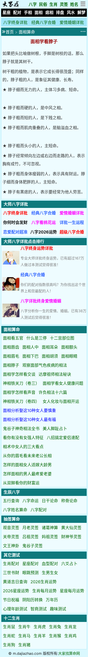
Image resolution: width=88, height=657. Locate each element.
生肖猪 (24, 645)
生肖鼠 (9, 626)
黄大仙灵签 (71, 527)
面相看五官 (13, 338)
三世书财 (11, 572)
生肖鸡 (70, 635)
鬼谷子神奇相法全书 (21, 428)
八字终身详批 (15, 22)
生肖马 (24, 635)
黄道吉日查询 (15, 581)
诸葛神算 (50, 527)
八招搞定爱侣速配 (63, 437)
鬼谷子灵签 (32, 545)
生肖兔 (55, 626)
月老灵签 (30, 527)
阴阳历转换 (32, 599)
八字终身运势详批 (37, 248)
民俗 (43, 4)
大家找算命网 (69, 653)
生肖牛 (24, 626)
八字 (33, 4)
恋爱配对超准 (15, 232)
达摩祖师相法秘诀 (55, 374)
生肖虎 (40, 626)
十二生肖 (12, 618)
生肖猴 (55, 635)
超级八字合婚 (72, 232)
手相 (28, 12)
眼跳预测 (30, 572)
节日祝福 (11, 599)
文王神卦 (11, 545)
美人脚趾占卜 (55, 428)
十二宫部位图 (62, 338)
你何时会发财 (15, 222)
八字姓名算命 (15, 509)
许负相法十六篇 (53, 392)
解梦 (81, 12)
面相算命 (27, 32)
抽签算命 (12, 519)
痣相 (49, 12)
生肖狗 (9, 645)
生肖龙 (70, 626)
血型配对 (50, 563)
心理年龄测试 (15, 609)
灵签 (64, 4)
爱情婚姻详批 (72, 22)
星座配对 (30, 563)
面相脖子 (11, 365)
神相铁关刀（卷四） (21, 401)
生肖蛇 (9, 635)
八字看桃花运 (43, 222)
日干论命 (50, 500)
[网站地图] (83, 5)
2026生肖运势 (43, 581)
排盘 (60, 12)
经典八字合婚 (43, 22)
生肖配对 (11, 563)
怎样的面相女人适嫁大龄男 (27, 464)
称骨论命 (69, 500)
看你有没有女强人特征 (23, 437)
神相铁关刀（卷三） (21, 383)
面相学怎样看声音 (19, 392)
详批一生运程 (72, 222)
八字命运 (30, 500)
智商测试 (38, 609)
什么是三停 (36, 338)
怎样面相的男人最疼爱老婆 (27, 473)
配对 (17, 12)
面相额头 (69, 347)
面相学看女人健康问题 (63, 383)
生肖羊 (40, 635)
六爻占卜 (69, 563)
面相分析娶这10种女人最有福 (29, 419)
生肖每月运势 (44, 590)
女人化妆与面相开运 (61, 401)
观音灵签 (11, 527)
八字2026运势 (43, 232)
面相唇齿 (11, 347)
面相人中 (30, 347)
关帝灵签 (11, 536)
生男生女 (50, 572)
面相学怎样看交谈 (19, 374)
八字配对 (38, 509)
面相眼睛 (69, 356)
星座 (6, 12)
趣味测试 (58, 609)
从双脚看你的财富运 (21, 483)
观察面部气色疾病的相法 (44, 365)
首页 (10, 32)
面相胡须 (50, 356)
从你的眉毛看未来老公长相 (27, 455)
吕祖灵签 (30, 536)
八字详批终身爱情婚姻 (41, 301)
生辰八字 (12, 492)
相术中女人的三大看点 (23, 446)
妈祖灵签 (50, 536)
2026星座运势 (16, 590)
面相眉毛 (11, 356)
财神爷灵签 (71, 536)
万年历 (52, 599)
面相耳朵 (50, 347)
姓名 (74, 4)
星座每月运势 (72, 590)
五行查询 (11, 500)
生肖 (53, 4)
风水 (71, 12)
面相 (39, 12)
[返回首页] (10, 5)
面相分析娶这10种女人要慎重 (29, 410)
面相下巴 (30, 356)
